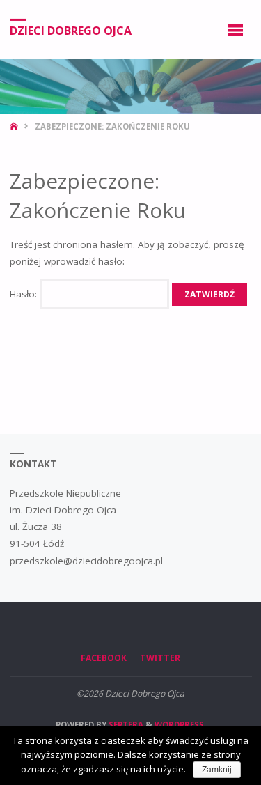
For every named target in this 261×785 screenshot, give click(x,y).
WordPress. (180, 725)
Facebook (104, 658)
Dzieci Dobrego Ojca (71, 30)
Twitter (160, 658)
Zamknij (217, 770)
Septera (124, 725)
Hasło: (25, 294)
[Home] (15, 126)
